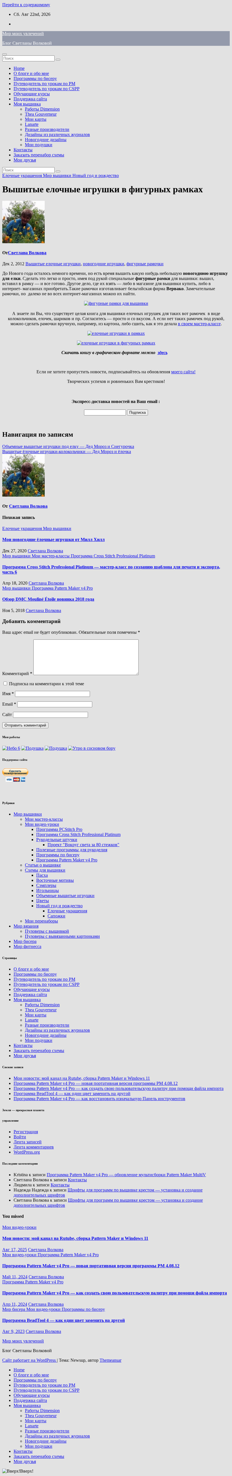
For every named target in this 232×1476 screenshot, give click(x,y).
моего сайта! (183, 371)
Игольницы (47, 890)
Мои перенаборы (41, 921)
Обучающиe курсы (32, 93)
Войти (20, 1136)
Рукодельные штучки (56, 839)
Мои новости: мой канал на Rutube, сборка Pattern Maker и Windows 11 (82, 1078)
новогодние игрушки (103, 263)
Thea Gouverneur (41, 114)
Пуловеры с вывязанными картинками (62, 936)
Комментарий (17, 673)
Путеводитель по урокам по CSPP (47, 88)
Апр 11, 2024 (14, 1304)
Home (19, 68)
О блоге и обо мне (31, 73)
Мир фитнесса (27, 946)
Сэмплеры (46, 885)
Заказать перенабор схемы (39, 154)
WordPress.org (27, 1152)
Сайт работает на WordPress (29, 1360)
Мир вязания (26, 926)
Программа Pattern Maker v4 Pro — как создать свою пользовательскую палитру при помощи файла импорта (119, 1088)
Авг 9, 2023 (13, 1331)
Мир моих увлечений (23, 33)
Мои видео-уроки (42, 824)
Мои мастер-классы (51, 555)
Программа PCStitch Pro (59, 829)
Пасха (42, 875)
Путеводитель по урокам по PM (44, 83)
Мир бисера (25, 941)
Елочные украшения (22, 175)
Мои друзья (25, 160)
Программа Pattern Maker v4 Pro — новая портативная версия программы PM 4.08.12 (96, 1083)
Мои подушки (38, 144)
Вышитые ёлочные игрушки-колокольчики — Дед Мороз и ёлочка (66, 451)
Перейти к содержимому (26, 4)
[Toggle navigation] (4, 54)
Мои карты (35, 119)
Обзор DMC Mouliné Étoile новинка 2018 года (48, 599)
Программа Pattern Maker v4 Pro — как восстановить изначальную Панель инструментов (99, 1098)
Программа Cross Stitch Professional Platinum (113, 555)
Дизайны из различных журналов (57, 134)
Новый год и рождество (95, 175)
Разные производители (47, 129)
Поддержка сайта (30, 98)
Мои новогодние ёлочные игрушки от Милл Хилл (53, 539)
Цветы (42, 900)
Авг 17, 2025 (14, 1249)
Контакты (23, 149)
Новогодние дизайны (45, 139)
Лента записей (28, 1141)
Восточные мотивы (55, 880)
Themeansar (110, 1360)
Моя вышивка (27, 104)
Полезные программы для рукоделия (71, 849)
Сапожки (56, 915)
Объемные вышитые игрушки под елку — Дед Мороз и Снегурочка (68, 446)
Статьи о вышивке (43, 865)
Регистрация (26, 1131)
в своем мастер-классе (199, 323)
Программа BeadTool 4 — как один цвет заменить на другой (72, 1093)
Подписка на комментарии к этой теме (46, 683)
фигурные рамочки (145, 263)
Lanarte (31, 124)
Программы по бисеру (35, 78)
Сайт (7, 714)
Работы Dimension (42, 109)
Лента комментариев (34, 1147)
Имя (8, 693)
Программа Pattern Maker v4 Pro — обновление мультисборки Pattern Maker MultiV (126, 1174)
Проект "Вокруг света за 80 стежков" (83, 844)
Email (9, 704)
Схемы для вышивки (45, 870)
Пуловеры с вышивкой (47, 931)
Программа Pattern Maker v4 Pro (62, 588)
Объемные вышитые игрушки (65, 895)
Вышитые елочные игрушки (53, 263)
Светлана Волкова (27, 252)
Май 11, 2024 (14, 1276)
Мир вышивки (57, 175)
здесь (162, 352)
